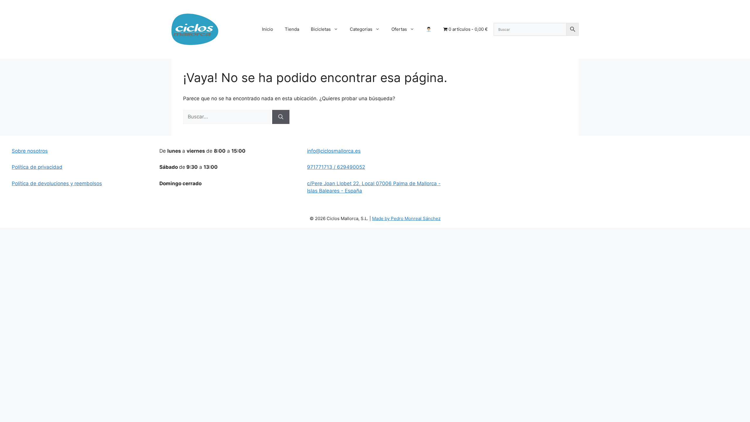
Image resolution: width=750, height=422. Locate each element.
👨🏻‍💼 (429, 29)
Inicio (267, 29)
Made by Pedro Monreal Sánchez (406, 218)
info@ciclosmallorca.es (334, 151)
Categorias (361, 29)
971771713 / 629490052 (336, 167)
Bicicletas (321, 29)
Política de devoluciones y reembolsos (57, 183)
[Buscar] (280, 117)
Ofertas (399, 29)
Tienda (292, 29)
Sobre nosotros (30, 151)
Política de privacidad (37, 167)
